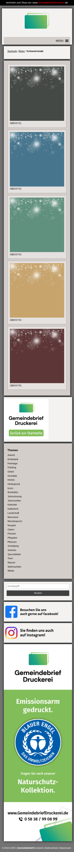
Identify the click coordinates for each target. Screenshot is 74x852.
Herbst (11, 480)
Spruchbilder (14, 554)
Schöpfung (13, 546)
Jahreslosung (15, 496)
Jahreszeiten (14, 500)
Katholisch (13, 509)
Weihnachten (14, 566)
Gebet (11, 471)
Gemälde (12, 476)
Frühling (12, 467)
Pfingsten (12, 538)
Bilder (22, 51)
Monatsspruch (15, 521)
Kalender (12, 504)
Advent (11, 455)
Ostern (11, 529)
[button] (60, 41)
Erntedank (13, 459)
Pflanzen (12, 542)
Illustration (13, 492)
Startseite (12, 51)
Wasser (11, 562)
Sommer (12, 550)
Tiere (10, 558)
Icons (10, 488)
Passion (12, 533)
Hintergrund (14, 484)
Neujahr (12, 525)
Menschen (13, 517)
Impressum (65, 848)
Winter (11, 570)
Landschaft (13, 513)
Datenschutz (51, 848)
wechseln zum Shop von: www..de (37, 2)
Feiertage (12, 463)
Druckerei (30, 848)
